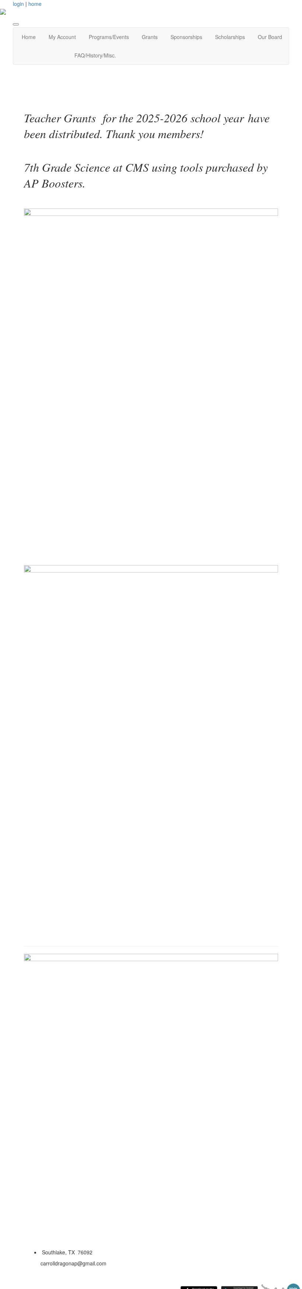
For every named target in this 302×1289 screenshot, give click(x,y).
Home (29, 37)
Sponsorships (186, 37)
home (35, 3)
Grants (150, 37)
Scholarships (230, 37)
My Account (62, 37)
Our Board (270, 37)
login (18, 3)
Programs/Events (109, 37)
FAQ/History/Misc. (95, 55)
